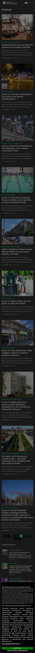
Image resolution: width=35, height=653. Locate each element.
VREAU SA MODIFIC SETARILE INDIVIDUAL (17, 650)
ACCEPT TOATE (17, 648)
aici (18, 599)
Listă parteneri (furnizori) (11, 644)
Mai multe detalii (26, 592)
